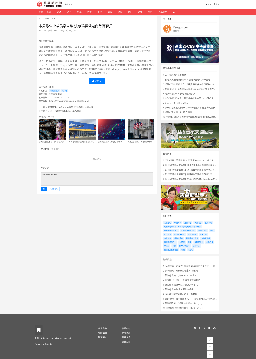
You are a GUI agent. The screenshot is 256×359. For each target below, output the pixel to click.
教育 (89, 12)
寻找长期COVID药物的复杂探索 (180, 93)
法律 (140, 12)
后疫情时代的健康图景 (175, 75)
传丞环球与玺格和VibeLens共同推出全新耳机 (208, 179)
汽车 (79, 12)
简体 (66, 4)
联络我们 (102, 332)
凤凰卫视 (163, 12)
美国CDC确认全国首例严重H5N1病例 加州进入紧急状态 (193, 117)
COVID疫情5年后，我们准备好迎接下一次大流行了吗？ (191, 98)
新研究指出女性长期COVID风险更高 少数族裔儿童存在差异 (193, 107)
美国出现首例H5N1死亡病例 (178, 112)
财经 (150, 12)
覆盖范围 (126, 341)
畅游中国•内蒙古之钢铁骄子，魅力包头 (203, 266)
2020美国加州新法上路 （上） (188, 303)
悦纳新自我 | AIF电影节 (187, 270)
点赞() (97, 81)
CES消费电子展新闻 (175, 160)
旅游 (110, 12)
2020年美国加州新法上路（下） (190, 308)
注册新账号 (54, 189)
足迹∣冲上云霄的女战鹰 (182, 289)
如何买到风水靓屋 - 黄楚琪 (184, 294)
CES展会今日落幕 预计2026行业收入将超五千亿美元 (212, 169)
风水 (168, 294)
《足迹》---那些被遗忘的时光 (186, 280)
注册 (217, 4)
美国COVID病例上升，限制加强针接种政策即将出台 (189, 84)
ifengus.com (181, 27)
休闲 (130, 12)
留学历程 (170, 298)
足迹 (168, 275)
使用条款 (126, 328)
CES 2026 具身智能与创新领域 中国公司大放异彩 (210, 165)
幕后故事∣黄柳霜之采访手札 (185, 284)
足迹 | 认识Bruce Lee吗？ (184, 275)
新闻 (47, 18)
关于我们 (102, 328)
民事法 (169, 303)
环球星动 (170, 270)
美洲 (53, 18)
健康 (120, 12)
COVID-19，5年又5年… (176, 103)
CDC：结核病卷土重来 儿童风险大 (64, 110)
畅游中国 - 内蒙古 (174, 266)
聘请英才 (102, 337)
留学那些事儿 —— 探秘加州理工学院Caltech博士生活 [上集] (205, 298)
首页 (40, 18)
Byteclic (48, 344)
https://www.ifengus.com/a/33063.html (69, 101)
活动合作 (126, 337)
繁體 (70, 4)
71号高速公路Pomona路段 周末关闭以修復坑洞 (70, 107)
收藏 (43, 116)
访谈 (59, 12)
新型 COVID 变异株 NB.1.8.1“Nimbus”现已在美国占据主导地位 (194, 89)
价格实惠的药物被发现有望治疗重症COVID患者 (187, 79)
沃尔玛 (64, 91)
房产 (69, 12)
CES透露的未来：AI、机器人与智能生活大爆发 (208, 160)
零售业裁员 (54, 91)
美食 (100, 12)
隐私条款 (126, 332)
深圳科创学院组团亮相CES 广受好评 (204, 174)
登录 (44, 189)
